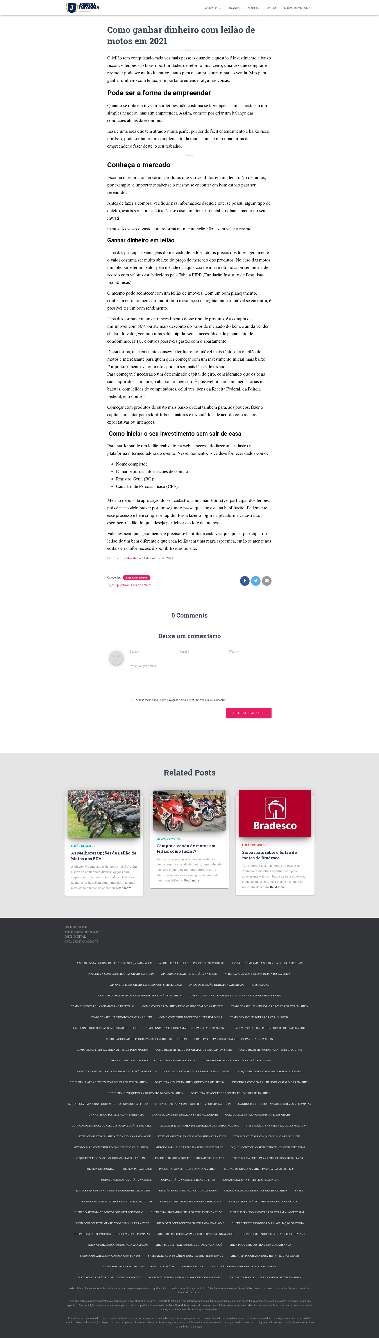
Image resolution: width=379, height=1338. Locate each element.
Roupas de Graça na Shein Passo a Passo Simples (259, 1168)
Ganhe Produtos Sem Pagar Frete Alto (116, 1114)
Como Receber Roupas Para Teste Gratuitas (271, 1049)
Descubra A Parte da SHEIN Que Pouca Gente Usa (190, 1082)
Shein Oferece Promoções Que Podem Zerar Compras (112, 1234)
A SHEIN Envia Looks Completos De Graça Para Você (114, 963)
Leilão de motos (136, 577)
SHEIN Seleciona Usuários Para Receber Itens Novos (185, 1255)
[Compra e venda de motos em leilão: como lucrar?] (189, 810)
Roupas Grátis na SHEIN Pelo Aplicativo (250, 1179)
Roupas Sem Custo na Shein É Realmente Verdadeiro (113, 1190)
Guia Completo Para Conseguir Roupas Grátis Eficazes (111, 1125)
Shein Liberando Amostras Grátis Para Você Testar (267, 1212)
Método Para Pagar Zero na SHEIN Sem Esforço (189, 1147)
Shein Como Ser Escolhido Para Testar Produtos (117, 1201)
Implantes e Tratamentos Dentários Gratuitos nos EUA (199, 1125)
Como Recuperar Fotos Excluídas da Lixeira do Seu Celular (151, 1060)
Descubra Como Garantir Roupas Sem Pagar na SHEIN (270, 1082)
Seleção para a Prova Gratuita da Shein (188, 1190)
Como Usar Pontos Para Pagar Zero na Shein (196, 1071)
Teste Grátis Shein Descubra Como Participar (243, 1266)
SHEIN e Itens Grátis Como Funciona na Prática (263, 1201)
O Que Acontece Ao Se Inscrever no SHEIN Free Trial (268, 1147)
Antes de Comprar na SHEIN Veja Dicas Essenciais (267, 963)
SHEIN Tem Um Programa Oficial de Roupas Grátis (138, 1266)
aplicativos (122, 585)
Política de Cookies (100, 1168)
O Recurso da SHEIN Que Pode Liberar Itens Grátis (188, 1158)
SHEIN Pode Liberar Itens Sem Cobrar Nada (260, 1244)
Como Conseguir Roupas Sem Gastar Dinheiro (104, 1028)
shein (299, 1190)
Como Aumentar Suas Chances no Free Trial (103, 1006)
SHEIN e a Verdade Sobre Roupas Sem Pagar (191, 1201)
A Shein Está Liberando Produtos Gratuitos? (191, 963)
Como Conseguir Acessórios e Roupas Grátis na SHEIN (269, 1006)
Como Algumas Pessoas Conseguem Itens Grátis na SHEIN (139, 995)
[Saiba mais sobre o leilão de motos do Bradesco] (275, 813)
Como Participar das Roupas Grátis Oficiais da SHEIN (269, 1028)
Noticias (254, 7)
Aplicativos (212, 7)
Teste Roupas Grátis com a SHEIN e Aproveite (109, 1277)
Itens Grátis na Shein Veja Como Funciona (276, 1125)
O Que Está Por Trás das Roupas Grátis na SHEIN (110, 1158)
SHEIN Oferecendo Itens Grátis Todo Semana (273, 1234)
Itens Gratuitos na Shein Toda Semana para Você (115, 1136)
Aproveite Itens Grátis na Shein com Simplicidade (146, 984)
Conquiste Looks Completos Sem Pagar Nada (269, 1071)
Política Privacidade (137, 1168)
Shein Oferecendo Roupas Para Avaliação (118, 1244)
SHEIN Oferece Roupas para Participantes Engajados (195, 1234)
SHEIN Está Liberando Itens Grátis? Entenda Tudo (186, 1212)
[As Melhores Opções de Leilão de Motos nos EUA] (104, 813)
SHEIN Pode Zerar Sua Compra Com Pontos (110, 1255)
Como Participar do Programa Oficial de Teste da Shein (146, 1039)
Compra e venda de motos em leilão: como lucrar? (186, 848)
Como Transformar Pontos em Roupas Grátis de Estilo (117, 1071)
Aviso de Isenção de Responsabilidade (216, 984)
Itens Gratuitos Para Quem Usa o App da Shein (266, 1136)
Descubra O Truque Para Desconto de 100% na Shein (146, 1093)
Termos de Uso (192, 1266)
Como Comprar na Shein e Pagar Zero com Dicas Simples (182, 1006)
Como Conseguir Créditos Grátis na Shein (121, 1017)
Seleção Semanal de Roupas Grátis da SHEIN (256, 1190)
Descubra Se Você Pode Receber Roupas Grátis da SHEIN (230, 1093)
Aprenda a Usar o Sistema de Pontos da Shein (258, 973)
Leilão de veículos (297, 7)
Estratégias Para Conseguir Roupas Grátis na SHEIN (193, 1103)
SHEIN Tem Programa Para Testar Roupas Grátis (265, 1255)
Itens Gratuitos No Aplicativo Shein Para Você (192, 1136)
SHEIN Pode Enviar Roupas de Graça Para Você (189, 1244)
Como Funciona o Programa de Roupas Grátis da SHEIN (184, 1028)
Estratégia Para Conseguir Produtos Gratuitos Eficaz (108, 1103)
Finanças (234, 7)
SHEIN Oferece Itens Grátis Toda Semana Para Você (112, 1223)
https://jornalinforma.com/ (182, 1305)
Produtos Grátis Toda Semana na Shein (187, 1168)
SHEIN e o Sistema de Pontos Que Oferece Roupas (109, 1212)
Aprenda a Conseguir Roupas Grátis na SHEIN (121, 973)
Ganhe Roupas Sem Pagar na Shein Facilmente (185, 1114)
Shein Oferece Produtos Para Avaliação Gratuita (268, 1223)
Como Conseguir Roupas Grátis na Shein (259, 1017)
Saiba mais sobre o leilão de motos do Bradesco (269, 855)
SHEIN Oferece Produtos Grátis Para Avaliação (190, 1223)
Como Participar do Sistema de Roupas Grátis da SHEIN (233, 1039)
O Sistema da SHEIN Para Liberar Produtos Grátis (267, 1158)
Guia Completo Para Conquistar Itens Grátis (258, 1114)
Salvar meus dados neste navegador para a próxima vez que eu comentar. (181, 700)
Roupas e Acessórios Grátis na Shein (126, 1179)
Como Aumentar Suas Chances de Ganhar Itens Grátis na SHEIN (235, 995)
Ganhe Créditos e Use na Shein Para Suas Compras (274, 1103)
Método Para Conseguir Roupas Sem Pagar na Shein (110, 1147)
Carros (272, 7)
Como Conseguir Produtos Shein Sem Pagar (190, 1017)
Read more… (125, 887)
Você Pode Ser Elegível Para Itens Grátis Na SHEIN (265, 1277)
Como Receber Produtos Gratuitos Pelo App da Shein (194, 1049)
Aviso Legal (260, 984)
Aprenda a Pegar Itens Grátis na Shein (189, 973)
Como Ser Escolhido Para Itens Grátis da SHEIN (237, 1060)
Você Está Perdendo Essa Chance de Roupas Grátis (185, 1277)
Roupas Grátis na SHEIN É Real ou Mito (187, 1179)
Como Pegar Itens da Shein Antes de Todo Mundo (112, 1049)
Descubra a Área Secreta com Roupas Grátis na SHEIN (108, 1082)
